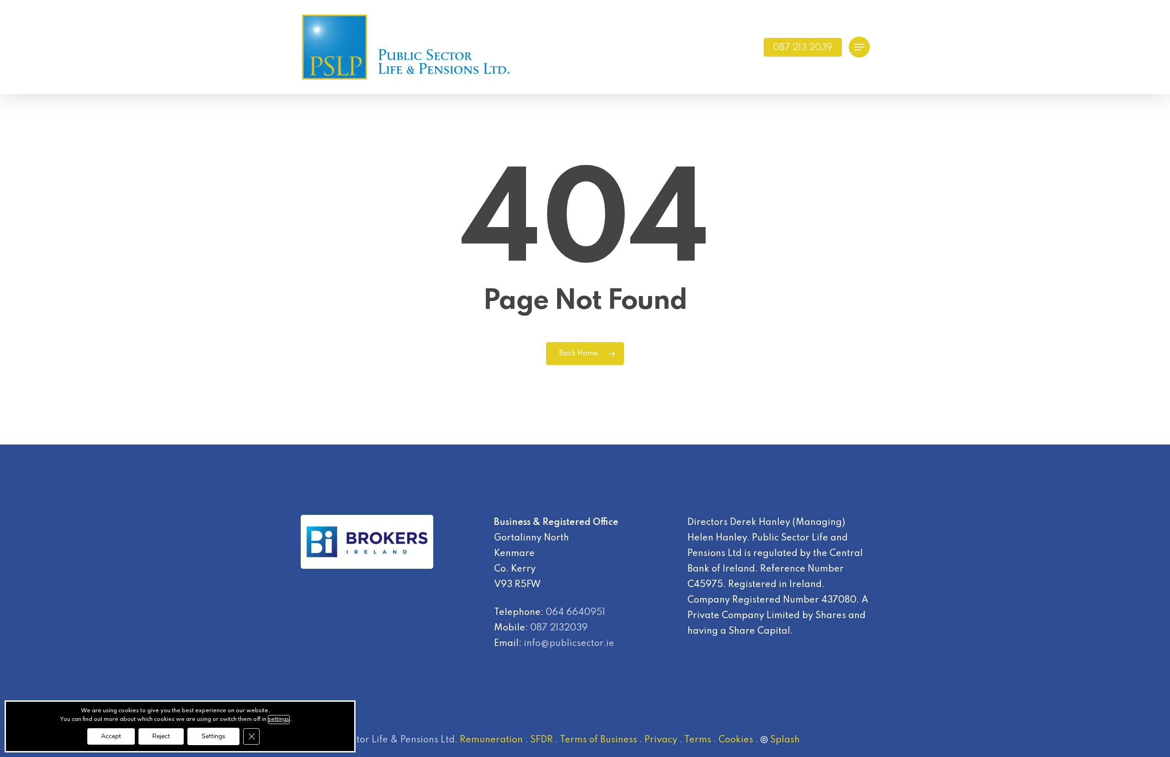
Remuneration (491, 740)
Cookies (735, 740)
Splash (785, 740)
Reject (161, 736)
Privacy (660, 740)
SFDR (541, 740)
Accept (111, 736)
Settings (213, 736)
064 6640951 (575, 612)
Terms (697, 740)
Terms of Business (598, 740)
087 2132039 (559, 628)
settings (278, 719)
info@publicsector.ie (569, 643)
